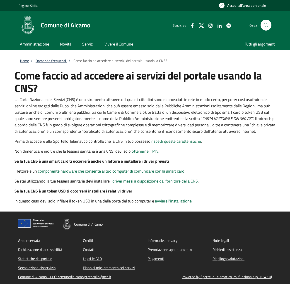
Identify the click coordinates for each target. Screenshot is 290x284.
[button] (242, 5)
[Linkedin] (217, 25)
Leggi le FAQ (92, 258)
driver (155, 181)
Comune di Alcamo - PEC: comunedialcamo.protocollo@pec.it (64, 276)
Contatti (89, 249)
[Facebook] (190, 25)
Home (24, 60)
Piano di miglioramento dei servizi (109, 267)
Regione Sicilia (28, 5)
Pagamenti (156, 258)
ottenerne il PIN (145, 151)
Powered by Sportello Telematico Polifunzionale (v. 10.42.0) (227, 276)
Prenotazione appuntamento (170, 249)
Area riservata (29, 240)
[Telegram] (226, 25)
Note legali (221, 240)
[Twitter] (199, 25)
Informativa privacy (163, 240)
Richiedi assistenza (227, 249)
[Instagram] (208, 25)
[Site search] (266, 25)
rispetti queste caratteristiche (176, 141)
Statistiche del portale (35, 258)
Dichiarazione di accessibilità (40, 249)
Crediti (88, 240)
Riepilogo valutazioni (228, 258)
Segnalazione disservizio (37, 267)
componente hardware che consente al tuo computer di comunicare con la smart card (111, 171)
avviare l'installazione (173, 201)
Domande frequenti (51, 60)
